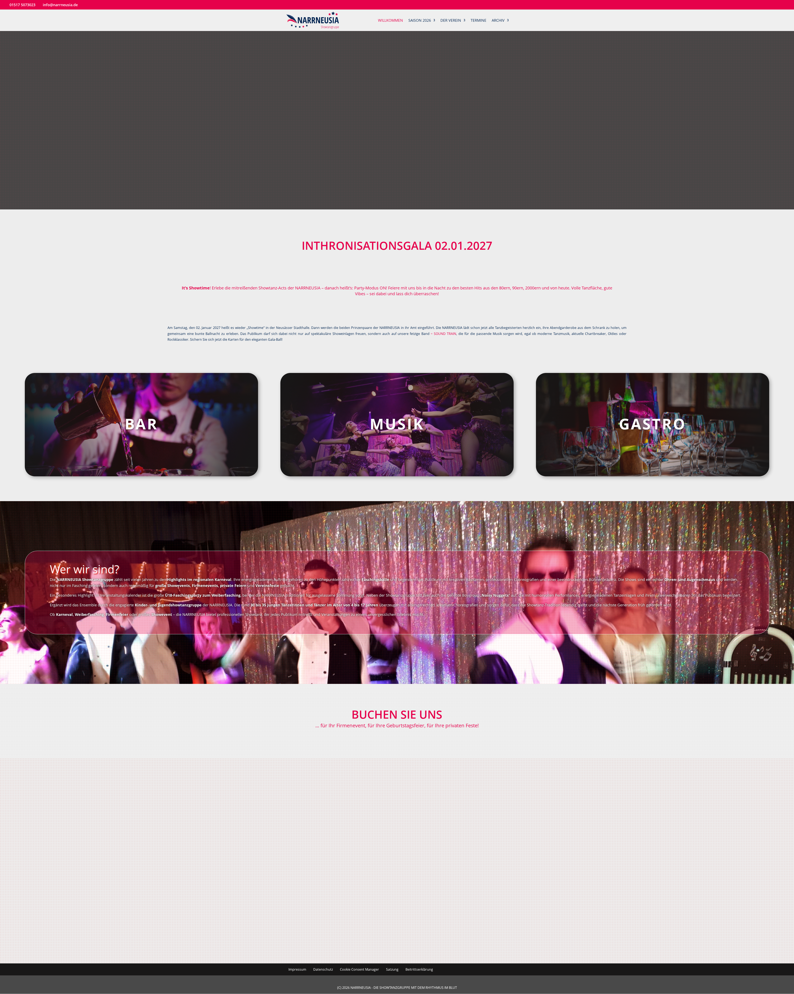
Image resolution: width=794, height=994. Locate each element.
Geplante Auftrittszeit (416, 841)
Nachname (189, 800)
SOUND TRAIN (443, 333)
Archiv (498, 21)
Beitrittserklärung (419, 969)
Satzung (392, 969)
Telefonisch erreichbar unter (422, 820)
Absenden (194, 914)
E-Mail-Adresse (193, 820)
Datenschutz (323, 969)
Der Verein (450, 21)
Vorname (406, 800)
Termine (478, 21)
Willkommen (390, 21)
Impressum (297, 969)
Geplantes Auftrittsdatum (202, 841)
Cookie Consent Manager (359, 969)
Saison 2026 (419, 21)
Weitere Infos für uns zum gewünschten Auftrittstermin (228, 862)
